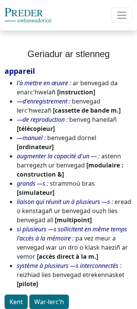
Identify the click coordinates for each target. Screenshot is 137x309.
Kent (16, 302)
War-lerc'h (49, 302)
